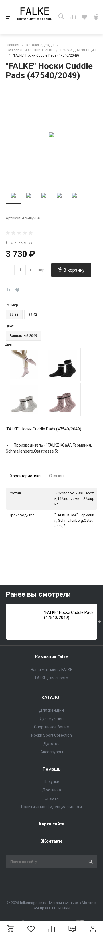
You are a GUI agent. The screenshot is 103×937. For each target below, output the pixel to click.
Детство (51, 743)
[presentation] (99, 621)
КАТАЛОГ (51, 697)
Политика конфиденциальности (51, 806)
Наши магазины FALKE (51, 669)
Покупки (51, 781)
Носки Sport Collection (51, 735)
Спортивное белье (51, 727)
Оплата (52, 798)
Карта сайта (51, 824)
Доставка (51, 790)
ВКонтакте (51, 841)
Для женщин (51, 710)
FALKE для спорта (51, 678)
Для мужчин (52, 718)
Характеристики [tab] (25, 476)
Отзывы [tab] (56, 476)
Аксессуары (51, 752)
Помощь (52, 769)
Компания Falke (51, 656)
